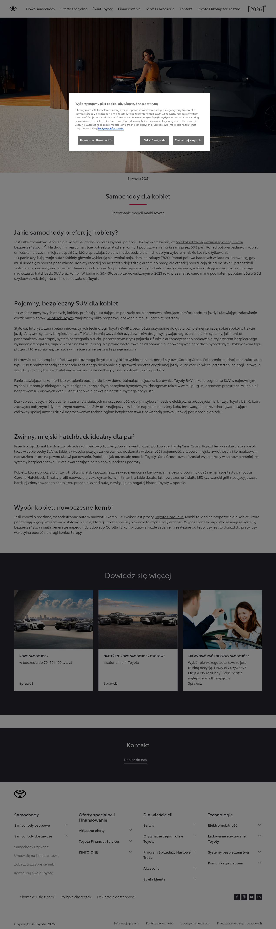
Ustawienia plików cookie (96, 140)
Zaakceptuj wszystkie (188, 140)
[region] (139, 122)
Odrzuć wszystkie (154, 140)
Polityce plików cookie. (111, 128)
